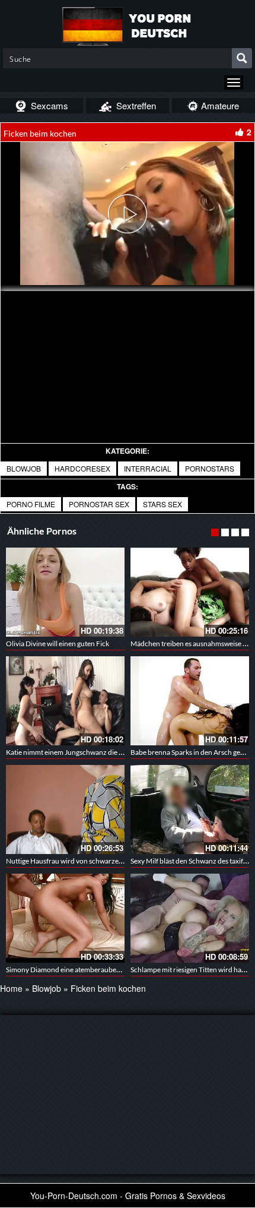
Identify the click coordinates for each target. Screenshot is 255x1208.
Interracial (147, 468)
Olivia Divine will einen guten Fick (57, 643)
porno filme (31, 504)
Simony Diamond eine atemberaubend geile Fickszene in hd (97, 969)
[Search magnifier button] (242, 58)
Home (11, 988)
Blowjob (24, 468)
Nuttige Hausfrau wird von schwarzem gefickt (76, 860)
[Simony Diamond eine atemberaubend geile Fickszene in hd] (65, 918)
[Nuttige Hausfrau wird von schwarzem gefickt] (65, 809)
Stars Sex (162, 504)
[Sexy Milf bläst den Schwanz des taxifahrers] (189, 809)
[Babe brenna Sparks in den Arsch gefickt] (189, 700)
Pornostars (209, 468)
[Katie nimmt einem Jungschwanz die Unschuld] (65, 700)
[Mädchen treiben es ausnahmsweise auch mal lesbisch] (189, 592)
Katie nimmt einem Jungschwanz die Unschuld (77, 752)
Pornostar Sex (99, 504)
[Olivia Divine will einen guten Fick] (65, 592)
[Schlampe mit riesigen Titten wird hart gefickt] (189, 918)
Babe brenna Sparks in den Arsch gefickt (192, 752)
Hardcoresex (82, 468)
